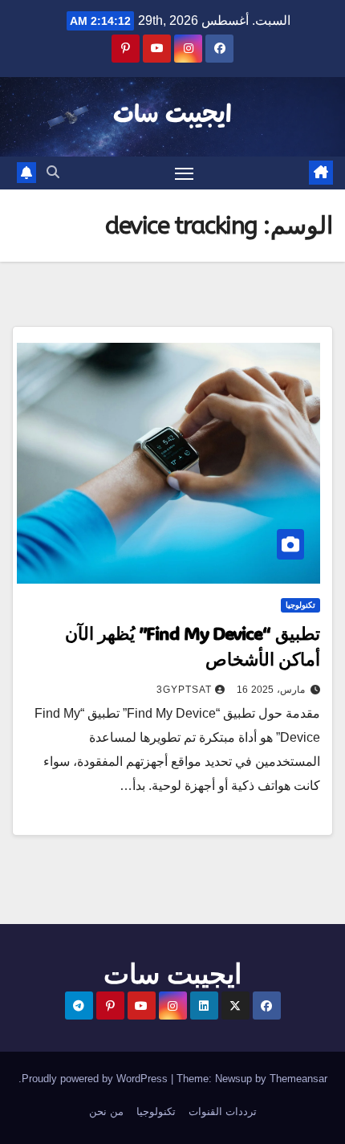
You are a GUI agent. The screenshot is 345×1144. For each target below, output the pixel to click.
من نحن (106, 1111)
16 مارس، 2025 (271, 689)
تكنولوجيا (300, 604)
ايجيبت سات (172, 116)
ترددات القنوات (223, 1111)
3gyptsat (184, 689)
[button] (53, 172)
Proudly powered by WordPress (96, 1079)
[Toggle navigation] (184, 173)
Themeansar (298, 1079)
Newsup (233, 1079)
